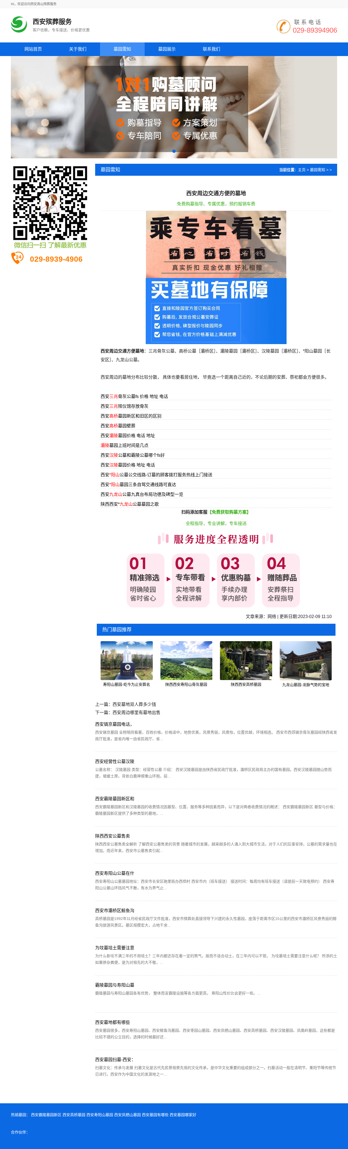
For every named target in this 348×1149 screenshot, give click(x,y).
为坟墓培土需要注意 (114, 948)
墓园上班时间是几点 (124, 445)
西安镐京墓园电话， (114, 724)
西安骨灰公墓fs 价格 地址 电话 (134, 396)
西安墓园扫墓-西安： (115, 1059)
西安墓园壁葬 (118, 426)
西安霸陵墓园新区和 (114, 798)
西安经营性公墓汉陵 (114, 761)
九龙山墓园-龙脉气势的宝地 (305, 684)
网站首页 (33, 49)
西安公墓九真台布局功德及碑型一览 (142, 494)
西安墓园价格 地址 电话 (128, 465)
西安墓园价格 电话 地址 (128, 435)
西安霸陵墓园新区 (46, 1115)
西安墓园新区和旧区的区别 (131, 416)
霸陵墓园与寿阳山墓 (114, 985)
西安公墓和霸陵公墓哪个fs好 (133, 455)
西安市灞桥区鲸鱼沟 (114, 910)
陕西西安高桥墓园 (246, 684)
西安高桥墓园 (74, 1115)
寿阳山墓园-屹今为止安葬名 (126, 684)
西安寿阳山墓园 (99, 1115)
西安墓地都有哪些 (112, 1022)
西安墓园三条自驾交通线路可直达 (138, 484)
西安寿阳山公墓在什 (114, 873)
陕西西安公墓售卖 (112, 836)
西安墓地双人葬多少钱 (134, 704)
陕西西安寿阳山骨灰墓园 (186, 684)
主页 (302, 170)
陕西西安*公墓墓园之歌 (130, 504)
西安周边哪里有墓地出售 (136, 712)
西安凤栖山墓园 (127, 1115)
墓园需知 (317, 170)
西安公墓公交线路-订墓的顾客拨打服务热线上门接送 (156, 474)
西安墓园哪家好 (183, 1115)
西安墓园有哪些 (155, 1115)
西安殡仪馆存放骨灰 (124, 406)
